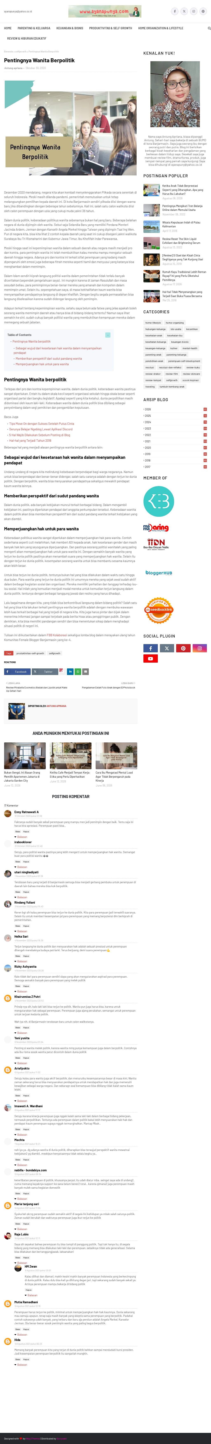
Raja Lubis (21, 1234)
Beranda (8, 51)
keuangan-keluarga (155, 348)
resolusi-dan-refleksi (170, 367)
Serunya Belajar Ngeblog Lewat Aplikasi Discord (41, 429)
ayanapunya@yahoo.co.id (18, 11)
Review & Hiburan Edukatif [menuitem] (26, 38)
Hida (17, 1340)
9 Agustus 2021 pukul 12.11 (27, 1238)
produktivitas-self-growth (30, 653)
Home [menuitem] (8, 28)
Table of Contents (19, 335)
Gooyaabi (62, 1438)
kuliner (173, 348)
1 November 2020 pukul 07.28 (29, 876)
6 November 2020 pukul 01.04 (29, 1042)
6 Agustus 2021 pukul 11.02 (27, 1072)
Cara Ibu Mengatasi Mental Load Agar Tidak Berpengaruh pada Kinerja (114, 776)
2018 (175, 460)
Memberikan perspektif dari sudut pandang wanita (49, 358)
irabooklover (23, 842)
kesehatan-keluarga (155, 341)
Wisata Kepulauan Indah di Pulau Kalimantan (181, 224)
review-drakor (153, 373)
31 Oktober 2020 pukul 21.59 (28, 816)
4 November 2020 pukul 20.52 (29, 1000)
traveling (150, 386)
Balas (17, 831)
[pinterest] (203, 11)
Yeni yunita (21, 1038)
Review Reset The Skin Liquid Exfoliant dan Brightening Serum (181, 241)
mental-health (190, 348)
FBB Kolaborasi (57, 635)
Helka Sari (21, 936)
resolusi (149, 367)
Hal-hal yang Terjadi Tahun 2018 (30, 440)
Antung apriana (13, 68)
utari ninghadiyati (26, 872)
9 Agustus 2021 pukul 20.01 (38, 1270)
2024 (176, 422)
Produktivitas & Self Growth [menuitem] (110, 28)
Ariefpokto (21, 1068)
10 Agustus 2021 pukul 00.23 (28, 1343)
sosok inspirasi (191, 380)
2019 (175, 454)
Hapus (26, 831)
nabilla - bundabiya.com (30, 1170)
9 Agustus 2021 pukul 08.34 (28, 1174)
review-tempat (153, 380)
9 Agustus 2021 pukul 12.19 (27, 1306)
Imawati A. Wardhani (28, 1106)
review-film (172, 373)
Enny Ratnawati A (26, 812)
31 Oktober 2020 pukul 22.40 (28, 846)
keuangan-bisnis (180, 341)
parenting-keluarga (176, 354)
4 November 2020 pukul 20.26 (29, 970)
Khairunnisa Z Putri (27, 996)
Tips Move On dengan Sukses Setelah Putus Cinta (41, 423)
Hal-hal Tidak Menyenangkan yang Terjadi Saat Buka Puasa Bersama (182, 294)
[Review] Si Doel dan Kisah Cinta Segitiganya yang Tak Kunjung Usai (182, 257)
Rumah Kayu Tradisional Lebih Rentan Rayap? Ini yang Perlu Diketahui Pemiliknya (184, 276)
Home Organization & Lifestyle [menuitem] (160, 28)
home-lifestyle (153, 322)
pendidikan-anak (154, 360)
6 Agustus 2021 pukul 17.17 (27, 1110)
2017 (175, 466)
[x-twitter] (184, 11)
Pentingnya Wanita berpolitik (32, 341)
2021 (176, 441)
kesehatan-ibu (174, 335)
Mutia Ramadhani (26, 1302)
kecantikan (192, 329)
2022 (176, 435)
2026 (175, 409)
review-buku (193, 367)
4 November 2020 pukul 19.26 (29, 940)
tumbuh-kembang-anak (172, 386)
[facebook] (174, 11)
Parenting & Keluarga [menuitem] (34, 28)
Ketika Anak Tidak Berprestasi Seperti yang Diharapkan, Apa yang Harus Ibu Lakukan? (182, 189)
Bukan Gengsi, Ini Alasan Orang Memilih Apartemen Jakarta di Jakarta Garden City (22, 776)
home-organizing (175, 322)
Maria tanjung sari (26, 1204)
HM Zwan (31, 1266)
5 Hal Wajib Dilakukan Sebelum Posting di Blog (39, 435)
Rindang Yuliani (24, 902)
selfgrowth (20, 51)
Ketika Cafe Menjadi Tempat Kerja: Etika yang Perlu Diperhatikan (70, 774)
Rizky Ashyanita (25, 966)
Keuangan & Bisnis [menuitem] (69, 28)
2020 (175, 447)
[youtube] (150, 658)
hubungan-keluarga (155, 329)
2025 (175, 415)
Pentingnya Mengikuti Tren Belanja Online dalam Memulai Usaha (182, 208)
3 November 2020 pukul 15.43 (29, 906)
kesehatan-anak (153, 335)
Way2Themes (33, 1438)
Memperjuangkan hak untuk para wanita (42, 364)
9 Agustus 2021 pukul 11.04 (27, 1208)
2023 (176, 428)
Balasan (22, 836)
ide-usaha (176, 329)
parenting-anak (153, 354)
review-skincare (191, 373)
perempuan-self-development (184, 360)
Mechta (19, 1140)
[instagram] (193, 11)
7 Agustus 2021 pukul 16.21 (27, 1143)
